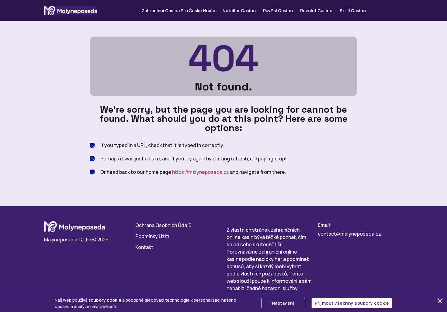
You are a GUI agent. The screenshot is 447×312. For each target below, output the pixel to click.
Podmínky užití (152, 236)
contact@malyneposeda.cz (349, 233)
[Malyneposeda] (70, 10)
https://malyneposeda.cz (200, 172)
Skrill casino (353, 10)
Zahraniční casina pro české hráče (178, 10)
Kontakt (144, 247)
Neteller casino (239, 10)
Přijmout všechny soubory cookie (352, 303)
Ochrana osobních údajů (163, 225)
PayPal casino (278, 10)
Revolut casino (316, 10)
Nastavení (283, 303)
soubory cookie (104, 300)
